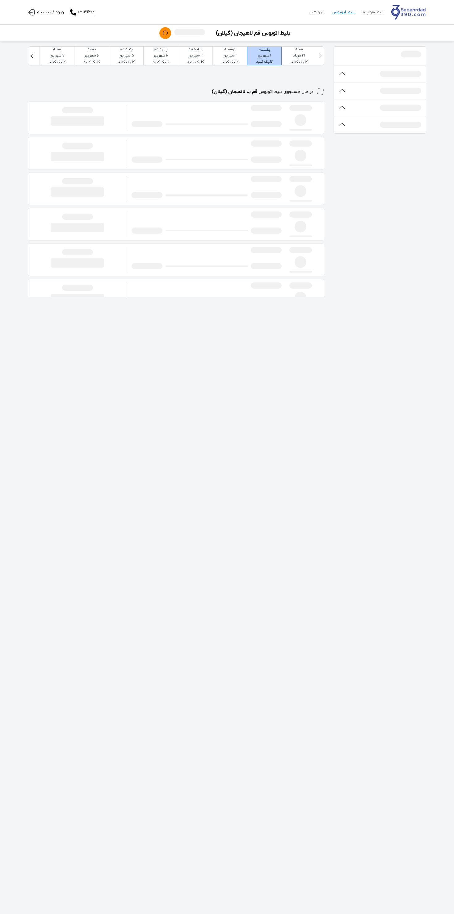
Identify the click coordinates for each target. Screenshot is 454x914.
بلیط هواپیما (373, 12)
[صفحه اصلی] (408, 12)
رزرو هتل (317, 12)
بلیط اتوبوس (343, 12)
